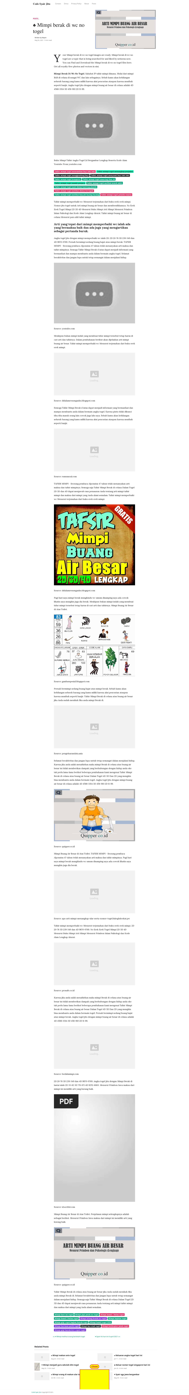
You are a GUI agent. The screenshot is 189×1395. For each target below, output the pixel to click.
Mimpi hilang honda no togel (93, 1318)
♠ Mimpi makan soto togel (63, 1355)
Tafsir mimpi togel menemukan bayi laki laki (75, 171)
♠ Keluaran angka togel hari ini (128, 1355)
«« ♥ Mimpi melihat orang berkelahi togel (69, 1336)
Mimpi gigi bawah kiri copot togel (70, 1330)
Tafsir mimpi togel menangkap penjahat (115, 171)
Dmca (66, 4)
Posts (94, 4)
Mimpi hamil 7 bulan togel (112, 1314)
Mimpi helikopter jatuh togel (115, 1326)
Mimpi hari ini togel (64, 1314)
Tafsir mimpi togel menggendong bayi (72, 175)
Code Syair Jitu (36, 1392)
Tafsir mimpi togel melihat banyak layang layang (77, 195)
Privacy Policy (76, 4)
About (86, 4)
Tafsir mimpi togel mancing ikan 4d (99, 179)
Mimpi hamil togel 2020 (100, 1322)
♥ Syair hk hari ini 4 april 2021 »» (107, 1336)
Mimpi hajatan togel (117, 1318)
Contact (58, 4)
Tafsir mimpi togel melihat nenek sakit (104, 183)
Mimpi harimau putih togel (67, 1326)
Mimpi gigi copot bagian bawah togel (71, 1322)
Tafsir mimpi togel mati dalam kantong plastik (76, 187)
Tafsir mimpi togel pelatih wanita (116, 195)
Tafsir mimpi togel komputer (68, 179)
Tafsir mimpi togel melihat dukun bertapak (74, 191)
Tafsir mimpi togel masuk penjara (70, 183)
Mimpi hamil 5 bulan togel (66, 1318)
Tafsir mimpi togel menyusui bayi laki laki (110, 175)
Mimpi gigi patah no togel (86, 1314)
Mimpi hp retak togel (90, 1326)
